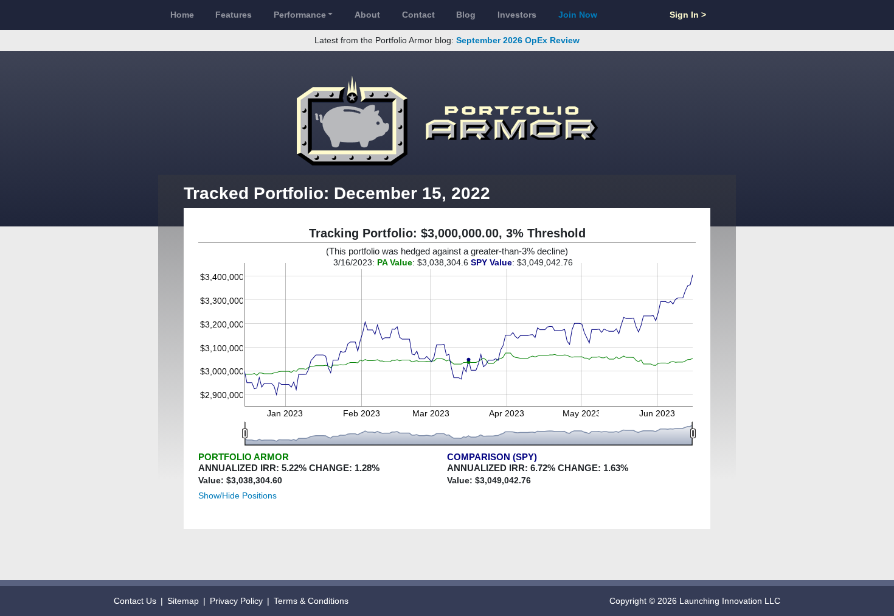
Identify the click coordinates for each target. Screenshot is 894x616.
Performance (300, 14)
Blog (466, 14)
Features (233, 14)
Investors (516, 14)
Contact (418, 14)
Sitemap (183, 601)
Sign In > (688, 14)
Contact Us (135, 601)
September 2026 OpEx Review (518, 40)
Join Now (577, 14)
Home (182, 14)
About (367, 14)
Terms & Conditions (311, 601)
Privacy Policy (236, 601)
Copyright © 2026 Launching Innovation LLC (694, 601)
